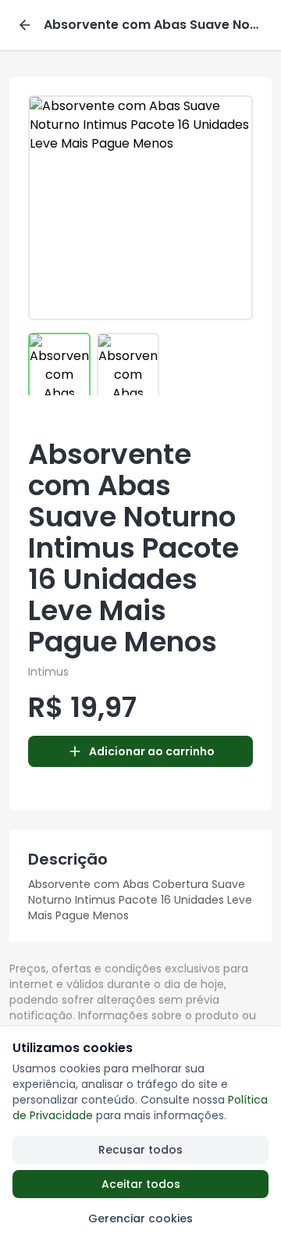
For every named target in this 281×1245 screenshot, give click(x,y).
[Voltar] (24, 24)
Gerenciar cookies (140, 1218)
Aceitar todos (140, 1184)
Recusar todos (140, 1150)
